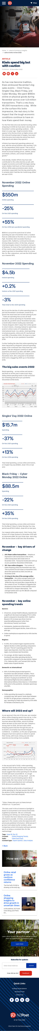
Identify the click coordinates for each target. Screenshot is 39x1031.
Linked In (17, 1000)
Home (4, 50)
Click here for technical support (19, 1026)
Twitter (22, 1000)
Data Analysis (28, 840)
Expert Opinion (18, 840)
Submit (31, 965)
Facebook (12, 1000)
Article (6, 59)
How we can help (20, 858)
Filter (35, 3)
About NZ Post (19, 991)
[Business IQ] (10, 3)
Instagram (27, 1000)
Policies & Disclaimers (19, 988)
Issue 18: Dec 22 (12, 834)
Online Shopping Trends (20, 836)
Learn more (19, 944)
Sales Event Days (17, 838)
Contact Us (19, 995)
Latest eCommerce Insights (18, 50)
